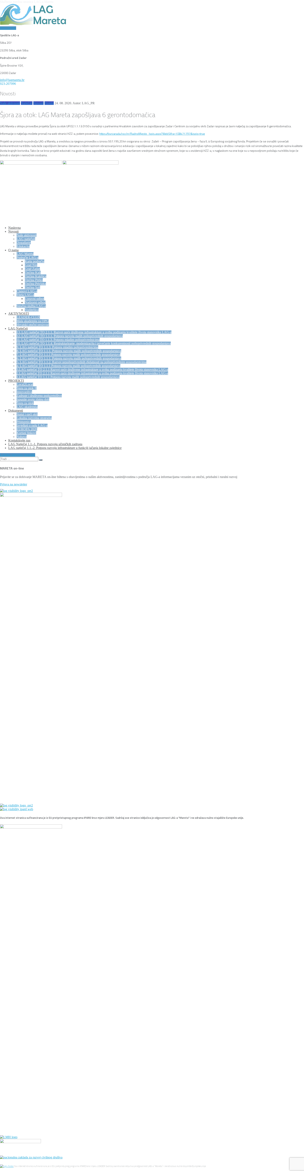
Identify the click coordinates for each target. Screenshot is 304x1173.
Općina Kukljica (35, 276)
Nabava (22, 436)
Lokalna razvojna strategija (34, 418)
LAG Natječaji (18, 328)
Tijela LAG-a (25, 295)
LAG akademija (27, 407)
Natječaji (26, 103)
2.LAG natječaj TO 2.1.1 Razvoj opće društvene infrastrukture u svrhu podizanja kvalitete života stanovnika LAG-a (92, 373)
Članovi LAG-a (27, 291)
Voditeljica (32, 310)
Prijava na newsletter (13, 484)
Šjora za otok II (27, 388)
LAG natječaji (26, 239)
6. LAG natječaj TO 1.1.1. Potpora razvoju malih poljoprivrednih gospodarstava (69, 358)
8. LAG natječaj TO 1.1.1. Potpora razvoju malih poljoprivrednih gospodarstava (69, 351)
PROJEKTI (16, 380)
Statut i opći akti (27, 414)
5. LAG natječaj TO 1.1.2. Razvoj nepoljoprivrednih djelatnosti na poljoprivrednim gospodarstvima (81, 362)
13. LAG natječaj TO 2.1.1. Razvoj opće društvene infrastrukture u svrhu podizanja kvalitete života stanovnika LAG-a (94, 332)
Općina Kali (33, 272)
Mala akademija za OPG (33, 321)
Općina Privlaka (35, 283)
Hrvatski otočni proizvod (33, 324)
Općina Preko (34, 280)
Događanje (24, 242)
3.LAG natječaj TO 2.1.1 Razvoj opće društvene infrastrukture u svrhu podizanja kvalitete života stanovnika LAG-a (92, 369)
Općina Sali (32, 287)
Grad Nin (31, 265)
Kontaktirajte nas (19, 440)
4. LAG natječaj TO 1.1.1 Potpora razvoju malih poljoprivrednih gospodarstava (68, 366)
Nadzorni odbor (35, 302)
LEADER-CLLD (28, 317)
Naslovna (14, 227)
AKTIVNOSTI (18, 313)
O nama (13, 250)
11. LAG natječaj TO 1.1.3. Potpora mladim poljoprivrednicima (58, 339)
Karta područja (34, 261)
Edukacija (23, 246)
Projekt (49, 103)
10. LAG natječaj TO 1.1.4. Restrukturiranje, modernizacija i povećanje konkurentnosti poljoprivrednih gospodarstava (94, 343)
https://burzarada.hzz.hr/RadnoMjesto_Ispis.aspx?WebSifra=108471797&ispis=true (152, 133)
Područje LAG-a (27, 257)
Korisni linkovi (26, 433)
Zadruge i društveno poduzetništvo (39, 395)
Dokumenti (15, 410)
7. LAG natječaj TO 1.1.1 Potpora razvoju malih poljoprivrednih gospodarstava (68, 354)
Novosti (38, 103)
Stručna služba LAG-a (31, 306)
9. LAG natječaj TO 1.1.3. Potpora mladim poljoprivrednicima (57, 347)
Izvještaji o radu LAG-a (32, 425)
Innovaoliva (24, 392)
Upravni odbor (34, 298)
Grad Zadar (32, 269)
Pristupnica (24, 421)
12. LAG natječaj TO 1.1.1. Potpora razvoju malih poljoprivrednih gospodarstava (70, 336)
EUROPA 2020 (27, 429)
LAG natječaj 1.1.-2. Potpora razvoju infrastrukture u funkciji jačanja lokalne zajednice (65, 448)
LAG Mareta (25, 254)
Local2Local (25, 384)
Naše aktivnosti (10, 103)
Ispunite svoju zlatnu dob (33, 399)
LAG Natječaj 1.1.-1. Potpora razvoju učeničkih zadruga (45, 444)
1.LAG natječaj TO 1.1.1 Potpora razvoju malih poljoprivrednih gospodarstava (68, 377)
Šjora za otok (25, 403)
